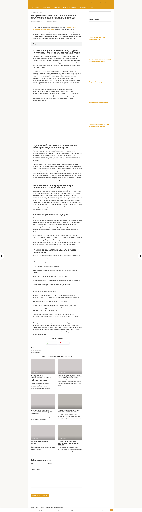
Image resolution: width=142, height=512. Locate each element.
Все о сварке (35, 7)
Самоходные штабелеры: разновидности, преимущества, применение (42, 411)
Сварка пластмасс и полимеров (51, 7)
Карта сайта (99, 3)
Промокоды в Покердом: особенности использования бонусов (68, 443)
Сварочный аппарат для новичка (99, 82)
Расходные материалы (86, 7)
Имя (32, 463)
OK (111, 510)
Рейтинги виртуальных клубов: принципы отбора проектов (69, 411)
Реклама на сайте (88, 3)
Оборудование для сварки (70, 7)
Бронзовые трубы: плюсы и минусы (41, 442)
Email (50, 463)
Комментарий (35, 469)
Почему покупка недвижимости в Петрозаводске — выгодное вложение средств (70, 377)
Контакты (107, 3)
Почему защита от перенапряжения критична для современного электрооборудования (41, 378)
